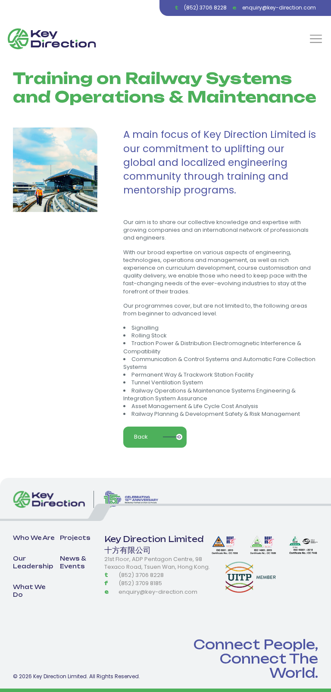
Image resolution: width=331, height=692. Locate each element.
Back (141, 437)
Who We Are (34, 537)
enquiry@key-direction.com (279, 7)
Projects (75, 537)
